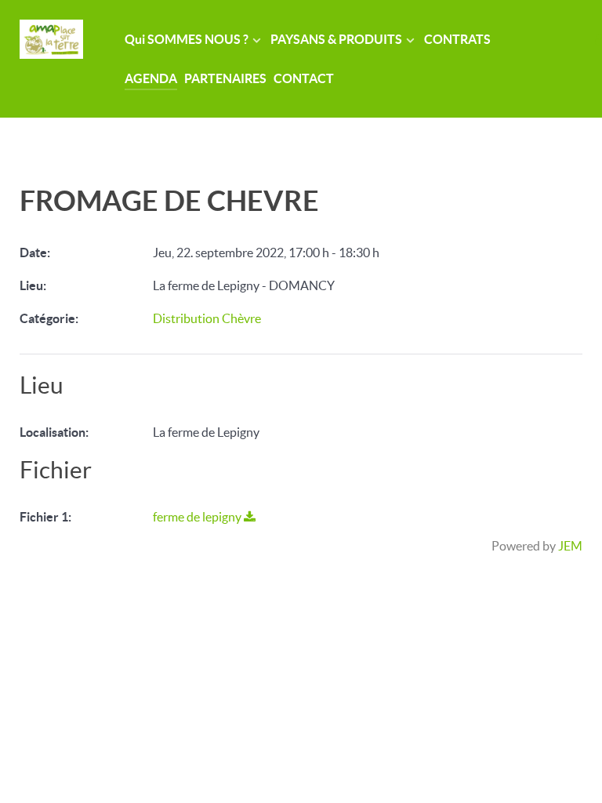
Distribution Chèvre (207, 318)
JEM (570, 546)
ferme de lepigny (198, 517)
